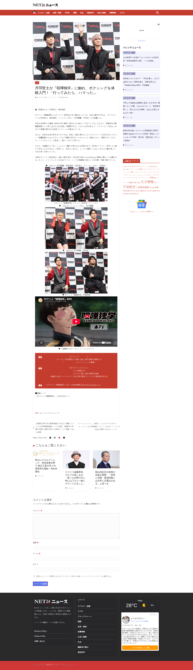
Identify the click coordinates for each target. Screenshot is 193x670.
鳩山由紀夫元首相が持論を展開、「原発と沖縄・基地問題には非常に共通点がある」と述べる (105, 477)
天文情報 (147, 181)
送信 (55, 622)
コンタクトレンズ (139, 172)
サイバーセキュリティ (150, 172)
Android (125, 166)
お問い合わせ (39, 641)
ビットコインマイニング (139, 175)
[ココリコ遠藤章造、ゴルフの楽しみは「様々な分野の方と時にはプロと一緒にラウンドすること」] (76, 452)
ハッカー (129, 175)
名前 (36, 542)
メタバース (129, 178)
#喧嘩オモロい (70, 362)
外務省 (138, 182)
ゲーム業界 (130, 172)
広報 (150, 187)
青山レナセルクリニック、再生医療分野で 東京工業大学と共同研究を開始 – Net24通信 (46, 465)
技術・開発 (57, 13)
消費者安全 (143, 191)
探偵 (153, 187)
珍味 (147, 191)
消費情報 (112, 13)
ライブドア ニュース (52, 97)
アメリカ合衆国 (137, 169)
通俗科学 (90, 13)
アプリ (131, 169)
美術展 (154, 191)
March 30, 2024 (107, 385)
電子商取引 (126, 194)
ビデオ (122, 13)
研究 (150, 191)
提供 (37, 413)
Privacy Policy (40, 631)
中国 (151, 177)
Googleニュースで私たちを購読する (142, 211)
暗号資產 (127, 191)
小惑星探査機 (142, 187)
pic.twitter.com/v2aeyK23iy (79, 379)
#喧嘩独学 (83, 356)
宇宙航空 (129, 187)
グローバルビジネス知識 (139, 621)
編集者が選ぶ (83, 647)
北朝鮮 (130, 182)
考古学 (158, 191)
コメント (37, 510)
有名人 (133, 191)
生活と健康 (101, 13)
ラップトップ (145, 178)
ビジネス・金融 (43, 13)
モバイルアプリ (137, 178)
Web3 (67, 13)
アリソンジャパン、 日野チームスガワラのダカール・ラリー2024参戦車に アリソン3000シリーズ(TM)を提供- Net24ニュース (97, 426)
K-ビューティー (144, 166)
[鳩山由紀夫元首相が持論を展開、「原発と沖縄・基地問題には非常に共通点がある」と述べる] (106, 452)
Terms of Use (39, 636)
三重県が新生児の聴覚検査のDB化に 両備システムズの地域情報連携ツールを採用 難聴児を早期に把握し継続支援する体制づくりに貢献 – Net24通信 (55, 427)
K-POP (138, 166)
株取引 (137, 191)
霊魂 (131, 194)
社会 (82, 13)
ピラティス (149, 175)
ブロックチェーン (85, 616)
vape (124, 169)
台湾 (134, 182)
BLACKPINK (131, 166)
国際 (75, 13)
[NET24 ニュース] (34, 12)
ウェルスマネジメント (149, 169)
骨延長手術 (135, 194)
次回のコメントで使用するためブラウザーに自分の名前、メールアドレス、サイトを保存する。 (74, 576)
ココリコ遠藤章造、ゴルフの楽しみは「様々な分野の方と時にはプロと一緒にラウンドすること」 (75, 477)
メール (36, 553)
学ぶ (155, 182)
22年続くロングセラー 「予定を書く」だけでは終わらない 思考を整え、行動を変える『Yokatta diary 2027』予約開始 (141, 81)
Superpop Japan (153, 166)
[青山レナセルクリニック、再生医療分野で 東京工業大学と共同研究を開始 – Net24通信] (46, 452)
